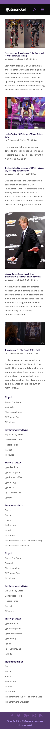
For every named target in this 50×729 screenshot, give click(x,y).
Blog (35, 59)
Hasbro (8, 520)
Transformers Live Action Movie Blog (23, 540)
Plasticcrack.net (13, 412)
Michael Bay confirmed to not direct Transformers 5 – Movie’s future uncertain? (23, 275)
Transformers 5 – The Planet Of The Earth (22, 350)
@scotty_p (10, 482)
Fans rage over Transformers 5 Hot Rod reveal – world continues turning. (24, 54)
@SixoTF (9, 487)
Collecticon (13, 59)
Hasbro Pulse (11, 444)
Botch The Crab (13, 402)
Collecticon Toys (13, 439)
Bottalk (9, 515)
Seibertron (10, 525)
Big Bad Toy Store (14, 434)
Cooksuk (9, 406)
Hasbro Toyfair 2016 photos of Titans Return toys (23, 135)
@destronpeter (13, 472)
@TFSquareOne (13, 492)
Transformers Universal (17, 545)
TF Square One (12, 417)
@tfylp (8, 497)
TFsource (9, 454)
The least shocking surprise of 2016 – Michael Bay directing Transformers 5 (24, 169)
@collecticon (11, 467)
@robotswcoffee (13, 477)
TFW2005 (10, 535)
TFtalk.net (10, 422)
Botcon (8, 510)
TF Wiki (8, 530)
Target (8, 449)
